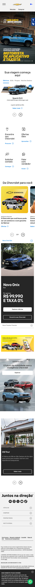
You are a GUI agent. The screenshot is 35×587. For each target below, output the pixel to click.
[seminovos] (17, 343)
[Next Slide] (20, 115)
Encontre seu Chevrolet (17, 317)
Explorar (17, 373)
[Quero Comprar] (30, 581)
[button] (17, 240)
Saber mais (17, 471)
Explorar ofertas (17, 309)
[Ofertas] (14, 199)
